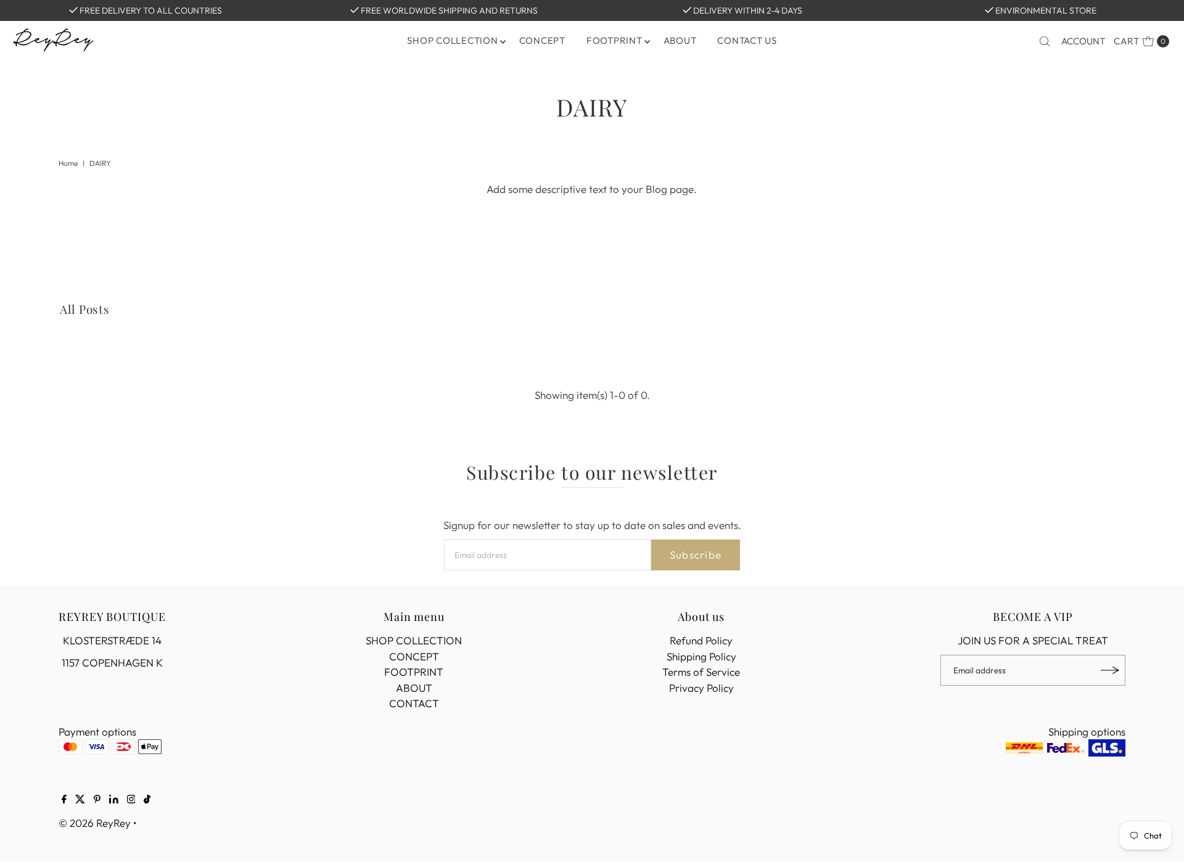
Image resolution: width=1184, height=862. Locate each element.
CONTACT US (747, 40)
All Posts (85, 309)
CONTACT (414, 703)
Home (68, 163)
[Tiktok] (147, 799)
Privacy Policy (701, 687)
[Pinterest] (97, 799)
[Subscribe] (1110, 670)
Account (1083, 41)
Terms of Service (701, 671)
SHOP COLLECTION (414, 640)
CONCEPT (542, 40)
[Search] (1045, 41)
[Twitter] (80, 799)
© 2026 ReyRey (95, 822)
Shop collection (452, 40)
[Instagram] (131, 799)
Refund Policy (701, 640)
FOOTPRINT (614, 40)
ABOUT (680, 40)
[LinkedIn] (113, 799)
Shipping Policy (701, 656)
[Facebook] (64, 799)
